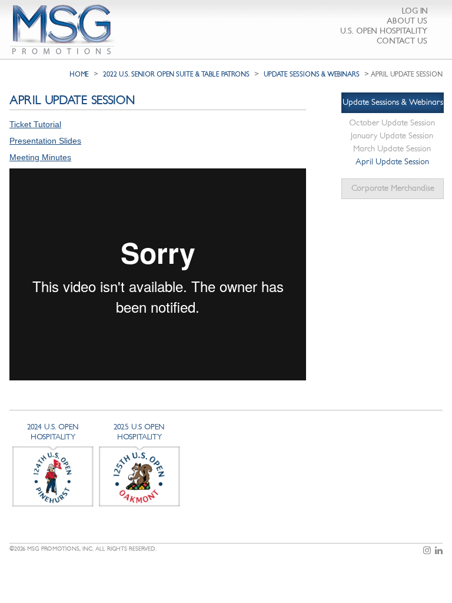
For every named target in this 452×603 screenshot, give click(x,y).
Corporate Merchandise (392, 188)
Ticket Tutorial (35, 124)
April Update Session (392, 162)
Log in (415, 11)
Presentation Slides (45, 140)
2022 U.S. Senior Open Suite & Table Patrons (176, 74)
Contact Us (402, 41)
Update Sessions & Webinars (312, 74)
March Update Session (392, 149)
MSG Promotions (62, 29)
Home (79, 74)
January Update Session (392, 136)
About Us (407, 21)
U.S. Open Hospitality (383, 31)
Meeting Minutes (40, 157)
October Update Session (392, 123)
